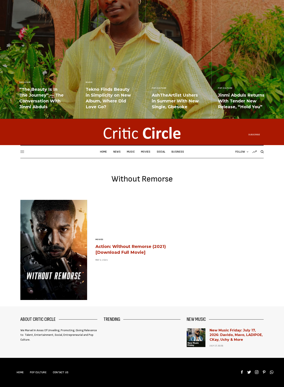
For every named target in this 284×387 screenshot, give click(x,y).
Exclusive (25, 82)
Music (89, 82)
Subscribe (254, 134)
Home (20, 372)
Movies (99, 239)
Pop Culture (159, 88)
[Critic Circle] (142, 133)
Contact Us (61, 372)
